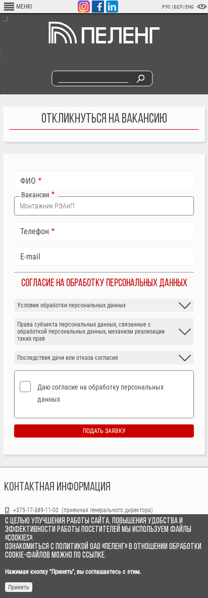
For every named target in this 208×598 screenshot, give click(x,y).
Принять (18, 587)
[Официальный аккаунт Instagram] (84, 7)
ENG (189, 7)
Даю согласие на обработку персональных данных (100, 393)
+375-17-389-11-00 (36, 510)
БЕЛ (178, 7)
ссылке (93, 555)
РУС (166, 7)
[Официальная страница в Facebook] (98, 7)
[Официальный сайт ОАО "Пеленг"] (104, 41)
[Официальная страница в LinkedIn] (112, 7)
